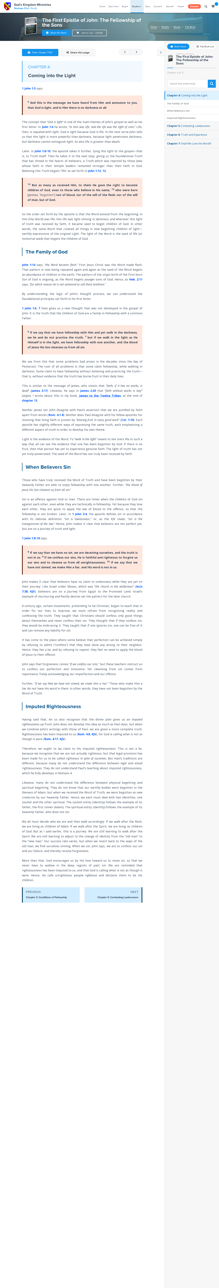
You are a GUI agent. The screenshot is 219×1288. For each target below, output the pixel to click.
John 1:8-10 (42, 151)
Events (157, 6)
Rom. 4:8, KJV (87, 734)
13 (104, 171)
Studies (136, 6)
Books (177, 27)
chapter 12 (29, 400)
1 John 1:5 (29, 88)
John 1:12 (94, 171)
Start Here (114, 6)
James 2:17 (39, 391)
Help (180, 6)
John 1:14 (28, 265)
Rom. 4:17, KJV (54, 739)
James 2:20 (88, 391)
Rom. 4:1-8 (55, 415)
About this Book (57, 32)
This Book (190, 27)
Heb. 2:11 (135, 279)
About (169, 6)
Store (148, 6)
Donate (194, 6)
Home (102, 6)
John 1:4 (47, 127)
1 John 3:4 (79, 514)
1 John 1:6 (29, 308)
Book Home (180, 46)
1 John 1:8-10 (31, 538)
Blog (124, 6)
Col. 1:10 (127, 420)
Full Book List (207, 46)
